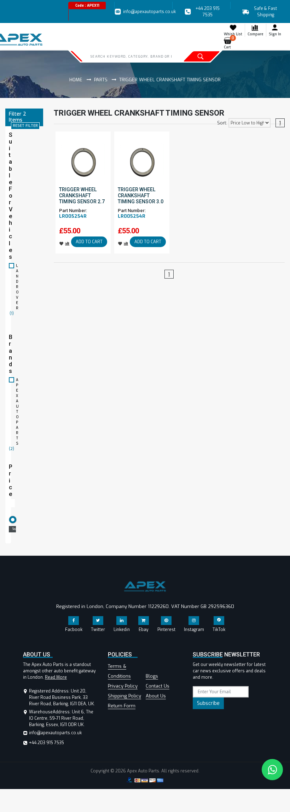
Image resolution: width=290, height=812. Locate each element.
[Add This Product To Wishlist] (61, 243)
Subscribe (208, 703)
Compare (255, 34)
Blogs (152, 676)
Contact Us (157, 686)
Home (75, 80)
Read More (56, 677)
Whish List (233, 34)
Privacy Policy (123, 686)
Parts (101, 80)
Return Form (121, 706)
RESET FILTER (25, 125)
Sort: (222, 123)
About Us (156, 696)
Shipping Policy (124, 696)
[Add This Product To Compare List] (67, 243)
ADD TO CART (89, 242)
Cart (229, 43)
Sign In (275, 34)
